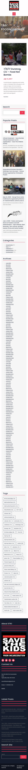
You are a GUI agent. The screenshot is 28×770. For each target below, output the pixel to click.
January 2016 (9, 445)
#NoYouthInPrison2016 (11, 506)
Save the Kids (8, 588)
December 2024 (9, 284)
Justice (20, 543)
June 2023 (8, 308)
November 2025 (9, 274)
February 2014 (9, 483)
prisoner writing (9, 565)
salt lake (7, 580)
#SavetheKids (8, 509)
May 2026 (8, 265)
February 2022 (9, 329)
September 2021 (10, 338)
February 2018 (9, 402)
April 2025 (8, 281)
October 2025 (9, 275)
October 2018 (9, 397)
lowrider (7, 550)
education (17, 528)
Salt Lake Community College (12, 584)
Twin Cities (8, 603)
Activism (7, 513)
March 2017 (9, 422)
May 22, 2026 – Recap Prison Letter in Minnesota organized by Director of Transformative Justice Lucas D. (13, 199)
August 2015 (9, 451)
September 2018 (10, 399)
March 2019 (9, 388)
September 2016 (10, 433)
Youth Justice (17, 610)
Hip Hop (7, 536)
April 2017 (8, 420)
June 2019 (8, 383)
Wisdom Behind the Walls (11, 606)
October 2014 (9, 469)
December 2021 (9, 333)
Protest (7, 573)
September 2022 (10, 322)
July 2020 (8, 361)
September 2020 (10, 358)
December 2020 (9, 352)
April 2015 (8, 458)
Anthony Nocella (9, 517)
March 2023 (9, 313)
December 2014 (9, 465)
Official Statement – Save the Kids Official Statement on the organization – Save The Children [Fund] (13, 140)
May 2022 (8, 325)
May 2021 (8, 343)
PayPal (3, 688)
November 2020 (9, 354)
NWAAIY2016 (8, 554)
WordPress (19, 767)
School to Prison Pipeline (11, 591)
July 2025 (8, 277)
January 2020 (9, 372)
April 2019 (8, 386)
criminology (19, 524)
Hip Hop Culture (9, 543)
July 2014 (8, 474)
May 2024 (8, 295)
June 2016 (8, 436)
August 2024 (9, 291)
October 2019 (9, 376)
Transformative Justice (10, 599)
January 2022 (9, 331)
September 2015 (10, 449)
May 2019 (8, 384)
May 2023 (8, 309)
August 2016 (9, 435)
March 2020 (9, 368)
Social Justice (16, 595)
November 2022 (9, 318)
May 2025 (8, 279)
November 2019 (9, 374)
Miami (16, 550)
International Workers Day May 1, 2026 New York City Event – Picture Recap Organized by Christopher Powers (13, 172)
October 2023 (9, 302)
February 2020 (9, 370)
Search (3, 754)
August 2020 (9, 359)
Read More (6, 97)
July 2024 (8, 293)
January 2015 (9, 463)
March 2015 (9, 460)
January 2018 (9, 404)
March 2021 (9, 347)
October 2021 (9, 336)
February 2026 (9, 270)
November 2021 (9, 334)
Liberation (15, 547)
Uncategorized (9, 252)
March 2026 (9, 268)
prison (6, 558)
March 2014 (9, 481)
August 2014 (9, 472)
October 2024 (9, 288)
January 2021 (9, 350)
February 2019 (9, 390)
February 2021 (9, 349)
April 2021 (8, 345)
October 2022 (9, 320)
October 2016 (9, 431)
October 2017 (9, 410)
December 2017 (9, 406)
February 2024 (9, 297)
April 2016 (8, 440)
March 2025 (9, 282)
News (7, 246)
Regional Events (9, 250)
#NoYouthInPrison (9, 502)
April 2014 (8, 479)
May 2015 (8, 456)
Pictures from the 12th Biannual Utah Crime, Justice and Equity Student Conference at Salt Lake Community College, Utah (13, 734)
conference (8, 524)
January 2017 (9, 426)
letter (6, 547)
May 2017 (8, 418)
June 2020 (8, 363)
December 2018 (9, 393)
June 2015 (8, 454)
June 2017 (8, 417)
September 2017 (10, 411)
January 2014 (9, 485)
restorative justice (9, 577)
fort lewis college (9, 532)
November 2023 (9, 300)
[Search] (22, 112)
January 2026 (9, 272)
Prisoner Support (9, 562)
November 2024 (9, 286)
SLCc (6, 595)
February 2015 (9, 461)
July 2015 (8, 452)
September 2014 (10, 470)
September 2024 (10, 290)
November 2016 (9, 429)
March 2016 (9, 442)
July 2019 (8, 381)
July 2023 (8, 306)
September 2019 (10, 377)
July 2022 (8, 324)
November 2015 (9, 447)
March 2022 (9, 327)
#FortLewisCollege (9, 498)
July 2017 (8, 415)
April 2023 (8, 311)
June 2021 (8, 342)
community (18, 521)
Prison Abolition (18, 558)
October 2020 (9, 356)
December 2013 (9, 487)
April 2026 (8, 266)
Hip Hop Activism (9, 539)
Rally (16, 573)
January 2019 (9, 392)
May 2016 (8, 438)
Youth (6, 610)
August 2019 (9, 379)
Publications (9, 248)
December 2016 (9, 427)
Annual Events (9, 245)
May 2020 (8, 365)
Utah (17, 603)
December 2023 (9, 299)
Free (20, 532)
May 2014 (8, 478)
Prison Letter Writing (10, 569)
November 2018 (9, 395)
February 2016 (9, 444)
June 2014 (8, 476)
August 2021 (9, 340)
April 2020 (8, 367)
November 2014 (9, 467)
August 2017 (9, 413)
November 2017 (9, 408)
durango (7, 528)
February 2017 (9, 424)
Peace (19, 554)
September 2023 (10, 304)
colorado (7, 521)
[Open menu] (14, 13)
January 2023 (9, 316)
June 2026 (8, 263)
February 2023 (9, 315)
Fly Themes (19, 765)
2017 (19, 509)
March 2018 (9, 401)
